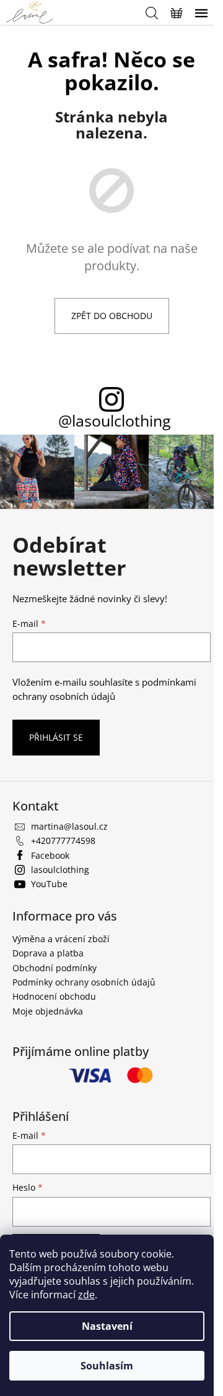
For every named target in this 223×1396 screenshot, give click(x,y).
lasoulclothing (60, 869)
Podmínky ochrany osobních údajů (83, 982)
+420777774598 (63, 840)
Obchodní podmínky (54, 968)
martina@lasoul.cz (69, 826)
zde (86, 1294)
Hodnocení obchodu (54, 996)
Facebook (50, 855)
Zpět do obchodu (111, 315)
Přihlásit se (56, 737)
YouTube (49, 884)
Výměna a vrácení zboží (61, 939)
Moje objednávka (47, 1011)
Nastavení (107, 1326)
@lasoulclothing (114, 420)
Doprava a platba (48, 953)
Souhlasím (107, 1366)
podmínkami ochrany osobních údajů (104, 689)
